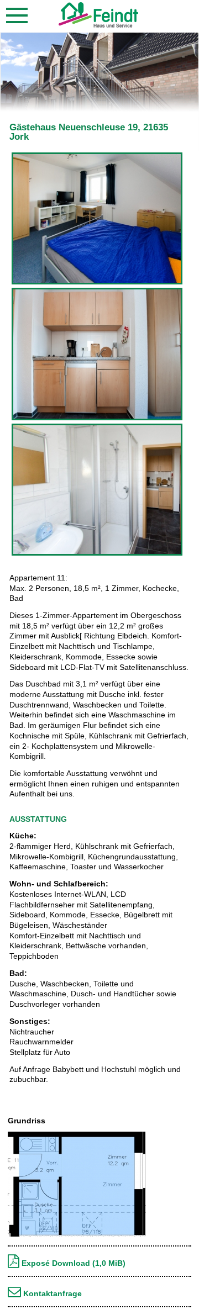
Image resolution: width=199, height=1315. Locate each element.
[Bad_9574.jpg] (97, 554)
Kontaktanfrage (51, 1293)
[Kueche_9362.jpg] (97, 418)
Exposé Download (72, 1263)
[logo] (98, 24)
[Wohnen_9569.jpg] (97, 282)
